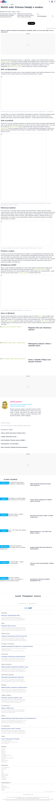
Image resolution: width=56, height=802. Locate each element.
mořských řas (4, 128)
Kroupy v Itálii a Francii (5, 743)
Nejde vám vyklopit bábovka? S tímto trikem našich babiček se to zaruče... (13, 691)
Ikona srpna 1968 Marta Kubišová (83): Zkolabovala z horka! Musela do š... (13, 639)
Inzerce (37, 596)
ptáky (39, 316)
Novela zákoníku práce (13, 677)
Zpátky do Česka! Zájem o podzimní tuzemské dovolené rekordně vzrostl (13, 699)
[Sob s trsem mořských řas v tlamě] (26, 246)
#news (12, 708)
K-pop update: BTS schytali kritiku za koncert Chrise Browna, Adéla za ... (13, 709)
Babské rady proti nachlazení (18, 718)
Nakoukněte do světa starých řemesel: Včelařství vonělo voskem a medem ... (14, 648)
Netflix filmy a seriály (18, 697)
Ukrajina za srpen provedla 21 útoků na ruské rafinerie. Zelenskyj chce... (13, 618)
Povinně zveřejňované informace (44, 800)
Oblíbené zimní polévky (6, 687)
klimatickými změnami (40, 269)
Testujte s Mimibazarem (5, 767)
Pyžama (2, 772)
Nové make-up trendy (23, 636)
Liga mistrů (13, 625)
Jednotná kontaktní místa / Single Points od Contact (29, 800)
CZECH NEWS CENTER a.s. (20, 797)
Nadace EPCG (21, 677)
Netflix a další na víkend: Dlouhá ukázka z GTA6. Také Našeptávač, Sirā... (13, 671)
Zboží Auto (3, 759)
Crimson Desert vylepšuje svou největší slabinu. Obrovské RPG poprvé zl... (14, 731)
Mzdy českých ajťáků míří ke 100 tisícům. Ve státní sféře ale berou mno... (13, 681)
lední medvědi (44, 321)
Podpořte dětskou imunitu (6, 718)
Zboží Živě (3, 750)
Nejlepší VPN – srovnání (23, 666)
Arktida (14, 425)
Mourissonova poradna (6, 728)
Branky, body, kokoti (10, 738)
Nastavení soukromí (9, 800)
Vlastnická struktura (17, 800)
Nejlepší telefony (14, 666)
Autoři (18, 596)
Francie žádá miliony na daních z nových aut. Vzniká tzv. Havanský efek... (13, 659)
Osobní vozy (3, 751)
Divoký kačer (10, 697)
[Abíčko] (3, 2)
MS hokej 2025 (4, 625)
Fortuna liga (17, 738)
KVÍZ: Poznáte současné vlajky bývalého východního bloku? (11, 702)
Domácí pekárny (14, 687)
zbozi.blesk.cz (3, 754)
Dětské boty (3, 776)
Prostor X (3, 738)
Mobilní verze (33, 603)
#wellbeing (8, 708)
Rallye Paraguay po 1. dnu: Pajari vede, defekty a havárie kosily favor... (13, 658)
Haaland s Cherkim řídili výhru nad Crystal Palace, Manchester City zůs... (13, 627)
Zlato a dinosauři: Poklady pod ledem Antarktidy (14, 447)
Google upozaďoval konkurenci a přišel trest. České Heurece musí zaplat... (13, 668)
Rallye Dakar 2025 (12, 656)
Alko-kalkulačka (4, 656)
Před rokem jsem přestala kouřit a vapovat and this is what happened (12, 711)
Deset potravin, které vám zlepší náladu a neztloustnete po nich (11, 721)
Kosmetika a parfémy (4, 774)
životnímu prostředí (23, 272)
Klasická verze (23, 603)
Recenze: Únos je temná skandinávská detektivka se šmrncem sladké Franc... (14, 640)
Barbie (2, 770)
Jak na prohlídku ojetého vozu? (6, 755)
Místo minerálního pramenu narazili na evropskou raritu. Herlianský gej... (13, 700)
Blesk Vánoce (4, 615)
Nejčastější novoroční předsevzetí (8, 646)
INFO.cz (18, 615)
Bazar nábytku (3, 779)
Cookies (51, 799)
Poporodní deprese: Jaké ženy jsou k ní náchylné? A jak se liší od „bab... (13, 722)
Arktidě (9, 61)
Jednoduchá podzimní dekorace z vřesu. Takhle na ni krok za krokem (13, 650)
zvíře (2, 425)
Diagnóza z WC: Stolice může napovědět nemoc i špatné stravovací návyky (14, 720)
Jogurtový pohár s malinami (6, 649)
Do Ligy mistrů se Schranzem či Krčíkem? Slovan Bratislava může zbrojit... (13, 628)
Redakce (28, 794)
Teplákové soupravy (4, 775)
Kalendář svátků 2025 (12, 615)
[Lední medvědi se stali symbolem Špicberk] (26, 308)
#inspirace (3, 708)
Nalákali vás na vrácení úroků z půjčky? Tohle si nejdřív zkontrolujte (12, 637)
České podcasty (4, 786)
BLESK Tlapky (4, 697)
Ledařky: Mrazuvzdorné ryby (8, 436)
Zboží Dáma (3, 752)
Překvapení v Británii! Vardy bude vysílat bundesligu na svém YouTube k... (13, 630)
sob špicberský (27, 425)
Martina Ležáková (16, 401)
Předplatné (27, 596)
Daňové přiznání (4, 677)
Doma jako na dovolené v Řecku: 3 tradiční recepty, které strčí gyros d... (13, 689)
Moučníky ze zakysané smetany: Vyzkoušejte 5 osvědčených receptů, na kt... (14, 690)
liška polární (10, 321)
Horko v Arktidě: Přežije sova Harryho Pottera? (39, 361)
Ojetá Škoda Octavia (4, 760)
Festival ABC (18, 728)
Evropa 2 (2, 790)
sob (23, 60)
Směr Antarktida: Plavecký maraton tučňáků (13, 440)
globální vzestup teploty (16, 66)
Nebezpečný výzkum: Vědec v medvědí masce (39, 345)
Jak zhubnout (4, 636)
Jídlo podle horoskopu (22, 687)
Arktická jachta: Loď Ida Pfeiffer (9, 443)
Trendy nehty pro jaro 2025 (12, 636)
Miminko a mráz (18, 646)
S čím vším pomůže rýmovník (30, 718)
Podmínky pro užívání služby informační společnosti (27, 799)
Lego (2, 771)
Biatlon (9, 625)
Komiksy (13, 728)
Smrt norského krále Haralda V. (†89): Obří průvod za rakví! (11, 617)
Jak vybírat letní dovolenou (27, 646)
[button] (54, 1)
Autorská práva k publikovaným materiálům (10, 799)
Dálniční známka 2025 (20, 656)
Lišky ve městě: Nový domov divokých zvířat (13, 433)
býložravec (9, 425)
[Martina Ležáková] (4, 408)
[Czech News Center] (30, 608)
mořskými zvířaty (13, 126)
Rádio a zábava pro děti (5, 787)
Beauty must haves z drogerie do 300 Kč (8, 712)
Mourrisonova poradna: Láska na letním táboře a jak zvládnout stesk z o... (13, 730)
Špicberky (3, 61)
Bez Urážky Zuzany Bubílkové (6, 740)
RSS (32, 794)
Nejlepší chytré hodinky (6, 666)
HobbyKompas (3, 756)
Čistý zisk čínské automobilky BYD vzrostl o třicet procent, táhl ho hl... (13, 680)
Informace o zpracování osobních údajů (42, 799)
